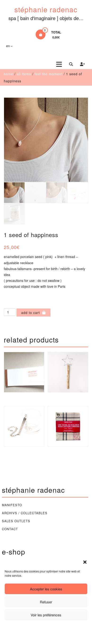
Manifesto (12, 505)
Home (8, 73)
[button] (85, 562)
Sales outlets (16, 521)
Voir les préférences (46, 614)
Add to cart (30, 312)
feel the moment (49, 73)
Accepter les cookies (46, 588)
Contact (10, 529)
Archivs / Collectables (24, 513)
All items (24, 73)
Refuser (46, 601)
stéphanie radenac (45, 9)
